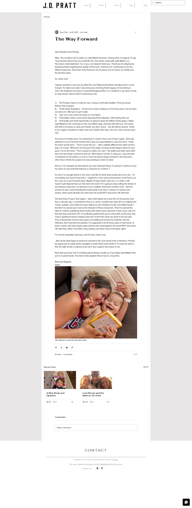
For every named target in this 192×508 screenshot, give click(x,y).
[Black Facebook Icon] (102, 468)
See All (145, 367)
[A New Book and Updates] (60, 380)
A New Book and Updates (55, 394)
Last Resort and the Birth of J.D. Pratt (93, 394)
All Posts (47, 17)
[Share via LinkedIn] (67, 347)
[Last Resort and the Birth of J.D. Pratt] (96, 380)
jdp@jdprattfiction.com (111, 464)
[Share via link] (72, 347)
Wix (116, 460)
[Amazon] (97, 468)
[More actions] (135, 32)
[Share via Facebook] (56, 347)
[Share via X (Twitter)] (61, 347)
